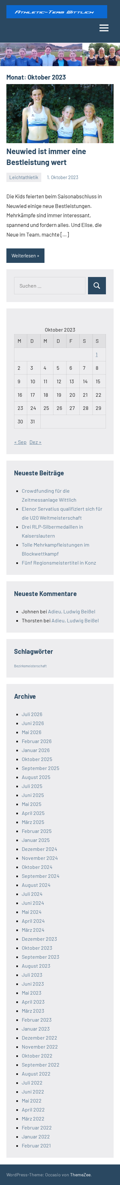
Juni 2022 (33, 1091)
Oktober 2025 (37, 759)
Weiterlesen (24, 255)
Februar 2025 (37, 831)
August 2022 (36, 1073)
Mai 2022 (32, 1100)
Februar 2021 (36, 1145)
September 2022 (41, 1064)
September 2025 (40, 768)
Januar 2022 (36, 1136)
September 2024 (41, 876)
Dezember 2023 (39, 939)
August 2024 (36, 885)
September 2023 (40, 957)
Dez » (35, 442)
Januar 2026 (36, 750)
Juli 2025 (32, 786)
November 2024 (40, 858)
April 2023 (33, 1002)
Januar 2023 (36, 1028)
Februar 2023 (37, 1019)
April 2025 (33, 813)
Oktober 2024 (37, 867)
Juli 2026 (32, 714)
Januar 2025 (36, 840)
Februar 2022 (37, 1127)
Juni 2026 (33, 723)
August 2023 (36, 966)
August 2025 (36, 777)
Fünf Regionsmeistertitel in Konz (59, 562)
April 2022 (33, 1109)
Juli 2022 (32, 1082)
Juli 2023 (32, 975)
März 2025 (33, 822)
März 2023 (33, 1011)
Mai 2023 (31, 993)
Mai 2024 (32, 912)
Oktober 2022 (37, 1055)
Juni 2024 (33, 903)
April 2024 (33, 921)
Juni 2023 (33, 984)
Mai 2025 (31, 804)
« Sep (20, 442)
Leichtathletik (23, 177)
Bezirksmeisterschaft (30, 666)
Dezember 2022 (39, 1037)
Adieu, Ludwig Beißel (71, 611)
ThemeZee (80, 1174)
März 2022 (33, 1118)
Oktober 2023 (37, 948)
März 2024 (33, 930)
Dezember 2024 (39, 849)
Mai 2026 (31, 732)
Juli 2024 (32, 894)
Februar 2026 (37, 741)
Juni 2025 (33, 795)
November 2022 (40, 1046)
